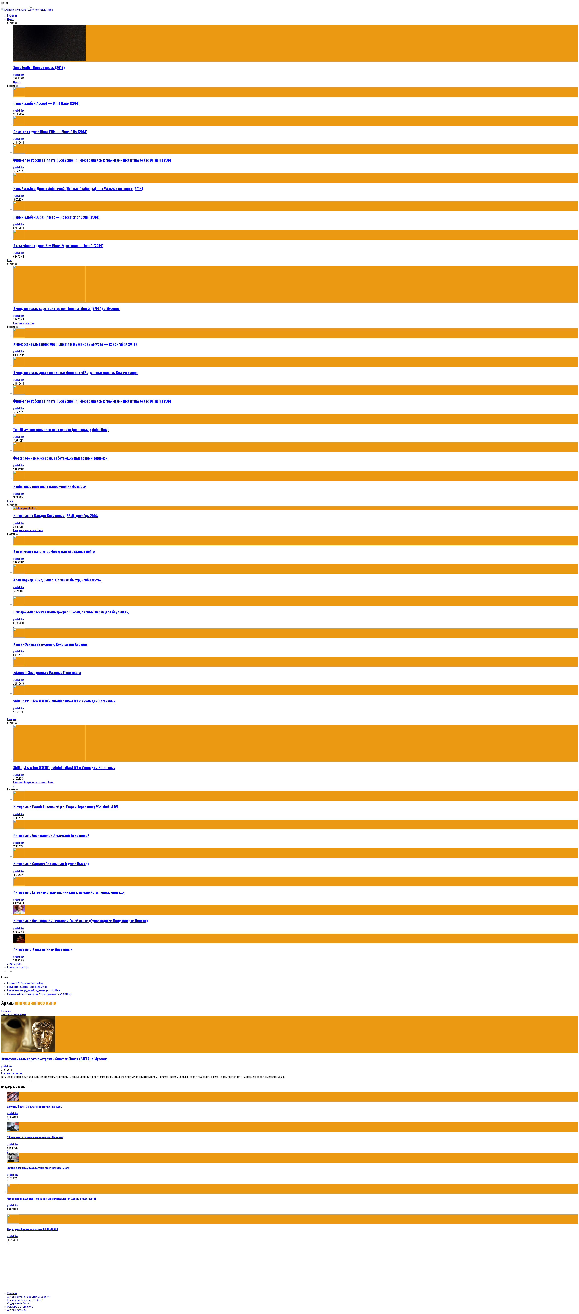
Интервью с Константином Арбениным (42, 949)
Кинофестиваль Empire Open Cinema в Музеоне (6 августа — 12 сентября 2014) (75, 344)
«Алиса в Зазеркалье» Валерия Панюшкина (47, 672)
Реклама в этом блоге (20, 1306)
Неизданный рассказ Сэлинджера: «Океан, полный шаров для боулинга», (71, 612)
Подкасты (12, 15)
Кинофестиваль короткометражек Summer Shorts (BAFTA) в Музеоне (66, 308)
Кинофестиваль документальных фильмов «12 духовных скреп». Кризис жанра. (75, 372)
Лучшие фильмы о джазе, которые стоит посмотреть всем (38, 1168)
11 (8, 1120)
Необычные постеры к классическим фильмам (49, 486)
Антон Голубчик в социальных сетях (28, 1296)
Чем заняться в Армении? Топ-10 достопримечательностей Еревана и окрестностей (51, 1198)
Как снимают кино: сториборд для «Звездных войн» (54, 551)
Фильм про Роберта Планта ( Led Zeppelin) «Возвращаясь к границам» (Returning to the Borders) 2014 (92, 160)
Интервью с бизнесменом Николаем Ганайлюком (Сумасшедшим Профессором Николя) (80, 920)
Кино (9, 260)
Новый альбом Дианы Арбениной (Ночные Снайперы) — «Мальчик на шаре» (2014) (78, 188)
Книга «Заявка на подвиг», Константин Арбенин (50, 644)
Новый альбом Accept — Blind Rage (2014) (46, 103)
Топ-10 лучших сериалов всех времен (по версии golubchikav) (61, 429)
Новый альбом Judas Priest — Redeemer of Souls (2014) (56, 217)
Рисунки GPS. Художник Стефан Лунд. (25, 983)
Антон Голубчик (14, 964)
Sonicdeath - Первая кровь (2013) (39, 67)
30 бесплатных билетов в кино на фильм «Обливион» (35, 1137)
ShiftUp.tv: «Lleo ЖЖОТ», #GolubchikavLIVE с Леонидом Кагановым (64, 701)
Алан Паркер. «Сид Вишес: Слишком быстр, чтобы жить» (57, 579)
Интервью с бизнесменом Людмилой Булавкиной (51, 835)
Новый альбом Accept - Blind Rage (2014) (27, 987)
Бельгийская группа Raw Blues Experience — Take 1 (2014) (58, 245)
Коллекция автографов (18, 967)
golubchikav (18, 75)
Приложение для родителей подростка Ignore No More (33, 990)
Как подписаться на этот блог (25, 1300)
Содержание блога (18, 1303)
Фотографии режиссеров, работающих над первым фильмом (60, 458)
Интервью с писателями (24, 530)
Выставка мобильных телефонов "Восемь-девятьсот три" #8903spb (39, 994)
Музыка (10, 19)
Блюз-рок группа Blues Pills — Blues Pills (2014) (50, 131)
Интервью (11, 719)
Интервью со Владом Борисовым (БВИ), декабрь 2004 (55, 515)
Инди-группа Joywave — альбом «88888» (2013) (32, 1229)
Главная (6, 1011)
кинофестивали (26, 323)
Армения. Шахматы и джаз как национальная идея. (34, 1106)
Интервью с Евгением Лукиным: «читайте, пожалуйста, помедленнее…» (69, 892)
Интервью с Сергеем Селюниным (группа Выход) (51, 863)
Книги (10, 501)
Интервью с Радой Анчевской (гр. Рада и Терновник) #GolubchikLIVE (65, 806)
